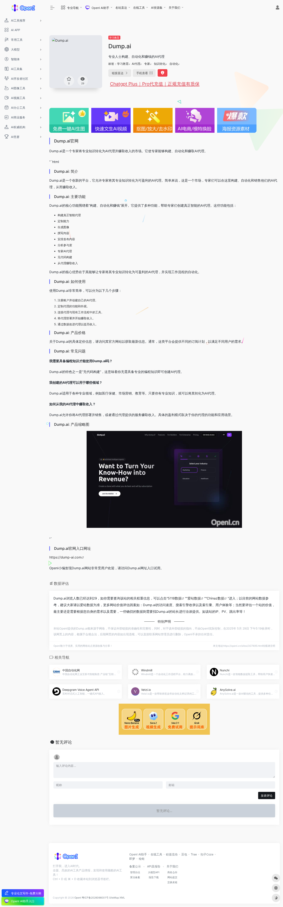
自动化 (173, 63)
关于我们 (174, 7)
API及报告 (153, 866)
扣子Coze (207, 854)
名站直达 (121, 7)
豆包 (184, 854)
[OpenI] (66, 857)
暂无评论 (63, 742)
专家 (147, 63)
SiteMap (114, 897)
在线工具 (139, 7)
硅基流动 (172, 854)
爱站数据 (194, 598)
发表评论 (266, 795)
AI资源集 (156, 7)
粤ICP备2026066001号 (95, 897)
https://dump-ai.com (65, 557)
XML (122, 897)
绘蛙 (142, 858)
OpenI (77, 897)
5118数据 (174, 598)
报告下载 (154, 877)
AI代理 (136, 63)
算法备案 (135, 877)
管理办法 (135, 872)
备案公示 (135, 866)
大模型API (153, 872)
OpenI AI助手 (138, 854)
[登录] (277, 8)
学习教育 (114, 37)
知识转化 (160, 63)
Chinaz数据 (215, 598)
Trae (194, 854)
